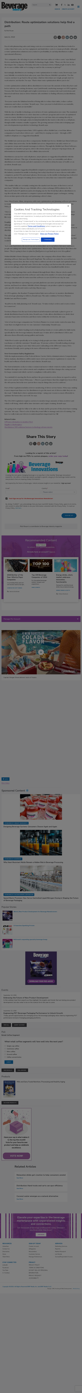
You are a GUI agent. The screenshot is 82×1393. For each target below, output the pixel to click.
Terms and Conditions (36, 226)
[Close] (68, 206)
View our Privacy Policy (49, 234)
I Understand (48, 239)
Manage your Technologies (31, 239)
